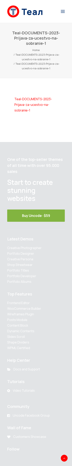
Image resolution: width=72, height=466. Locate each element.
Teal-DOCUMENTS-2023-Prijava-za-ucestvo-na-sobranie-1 (33, 104)
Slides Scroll (16, 336)
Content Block (17, 325)
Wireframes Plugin (20, 314)
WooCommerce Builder (24, 308)
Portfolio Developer (21, 276)
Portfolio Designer (20, 253)
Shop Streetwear (20, 265)
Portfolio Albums (19, 281)
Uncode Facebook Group (31, 415)
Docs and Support (26, 369)
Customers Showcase (29, 436)
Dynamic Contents (20, 331)
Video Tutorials (24, 390)
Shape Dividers (18, 342)
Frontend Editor (18, 303)
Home (36, 50)
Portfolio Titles (18, 270)
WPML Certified (18, 348)
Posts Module (17, 320)
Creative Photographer (24, 248)
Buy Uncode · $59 (36, 215)
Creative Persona (20, 259)
